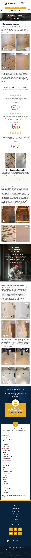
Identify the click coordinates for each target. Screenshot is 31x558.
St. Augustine (6, 487)
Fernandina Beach (7, 465)
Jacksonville (5, 454)
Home (15, 506)
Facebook (15, 529)
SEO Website (12, 555)
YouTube (11, 533)
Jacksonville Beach (7, 456)
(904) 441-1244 (14, 10)
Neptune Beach (6, 458)
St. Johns (5, 490)
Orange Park (6, 446)
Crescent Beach (6, 473)
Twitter (20, 529)
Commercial (15, 511)
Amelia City (5, 462)
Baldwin (5, 452)
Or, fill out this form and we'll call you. (15, 414)
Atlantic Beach (6, 450)
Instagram (11, 529)
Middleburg (5, 444)
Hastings (5, 477)
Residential (15, 508)
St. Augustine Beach (7, 488)
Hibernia (5, 440)
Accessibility (8, 549)
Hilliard (4, 467)
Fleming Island (6, 437)
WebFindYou (19, 555)
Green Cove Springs (7, 439)
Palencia (5, 481)
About (16, 516)
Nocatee (5, 479)
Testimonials (15, 522)
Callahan (5, 464)
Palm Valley (5, 483)
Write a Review (2, 10)
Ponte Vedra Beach (7, 485)
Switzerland (5, 492)
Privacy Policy (16, 549)
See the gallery (15, 179)
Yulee (4, 469)
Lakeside (5, 442)
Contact (15, 519)
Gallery (15, 514)
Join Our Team (15, 524)
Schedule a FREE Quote (15, 7)
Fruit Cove (5, 475)
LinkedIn (15, 533)
